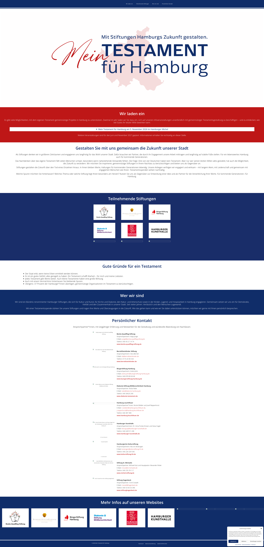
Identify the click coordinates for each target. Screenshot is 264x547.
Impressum (253, 544)
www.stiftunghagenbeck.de (127, 490)
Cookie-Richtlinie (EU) (162, 543)
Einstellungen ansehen (255, 541)
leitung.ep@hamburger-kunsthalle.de (134, 429)
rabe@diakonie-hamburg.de (131, 391)
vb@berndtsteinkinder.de (130, 356)
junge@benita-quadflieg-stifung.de (133, 339)
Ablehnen (244, 541)
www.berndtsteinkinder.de (127, 361)
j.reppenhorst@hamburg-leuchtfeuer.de (130, 410)
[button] (261, 528)
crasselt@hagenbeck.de (130, 485)
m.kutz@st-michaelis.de (129, 468)
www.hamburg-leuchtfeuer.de (128, 415)
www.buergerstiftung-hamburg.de (129, 379)
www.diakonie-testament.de (127, 396)
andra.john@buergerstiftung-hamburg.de (136, 374)
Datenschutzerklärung (246, 544)
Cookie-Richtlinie (238, 544)
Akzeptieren (233, 541)
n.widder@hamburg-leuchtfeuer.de (133, 408)
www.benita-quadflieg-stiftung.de (129, 344)
